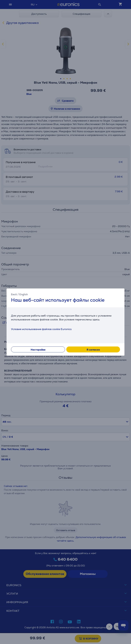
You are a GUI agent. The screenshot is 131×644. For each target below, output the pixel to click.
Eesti (14, 294)
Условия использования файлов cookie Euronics (41, 329)
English (23, 294)
